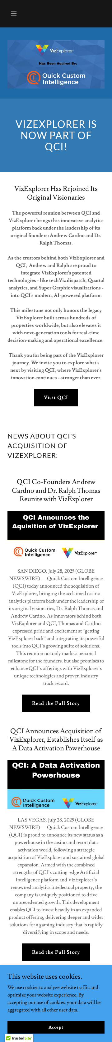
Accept (56, 1027)
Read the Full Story (56, 703)
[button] (14, 13)
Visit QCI (56, 398)
